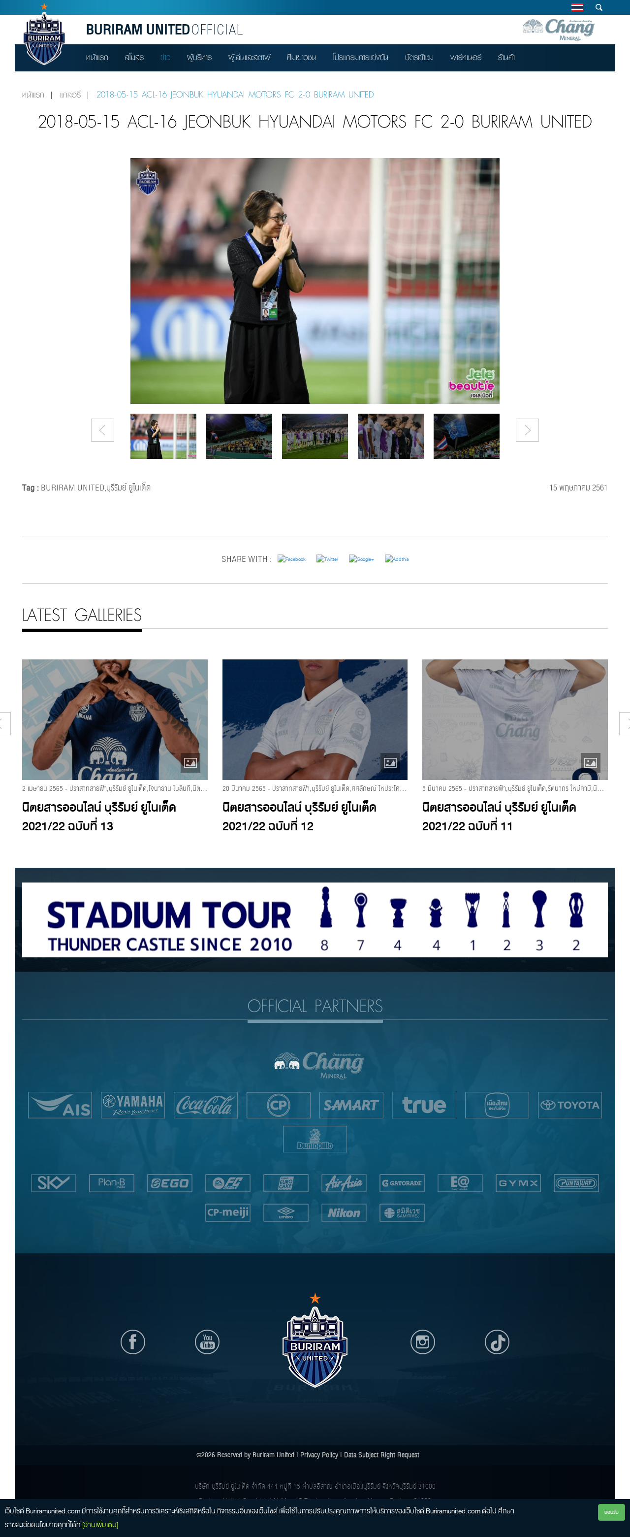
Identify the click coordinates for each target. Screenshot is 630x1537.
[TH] (577, 7)
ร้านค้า (506, 57)
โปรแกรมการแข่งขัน (360, 57)
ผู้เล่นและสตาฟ (249, 57)
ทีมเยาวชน (301, 57)
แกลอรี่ (70, 95)
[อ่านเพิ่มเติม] (100, 1524)
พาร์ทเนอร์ (465, 57)
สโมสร (134, 57)
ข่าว (165, 57)
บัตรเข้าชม (419, 57)
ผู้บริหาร (199, 57)
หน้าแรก (97, 57)
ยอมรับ (611, 1512)
